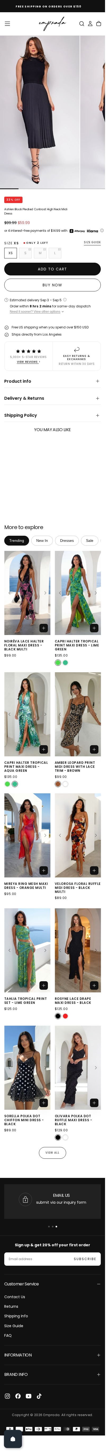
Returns (11, 1306)
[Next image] (45, 593)
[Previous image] (9, 593)
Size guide (92, 242)
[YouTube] (28, 1396)
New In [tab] (42, 540)
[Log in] (90, 23)
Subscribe (85, 1259)
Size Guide (13, 1326)
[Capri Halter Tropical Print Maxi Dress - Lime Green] (58, 662)
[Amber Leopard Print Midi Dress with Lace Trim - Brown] (58, 783)
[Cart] (99, 23)
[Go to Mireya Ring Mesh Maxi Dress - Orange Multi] (27, 835)
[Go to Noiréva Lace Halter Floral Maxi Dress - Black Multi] (27, 593)
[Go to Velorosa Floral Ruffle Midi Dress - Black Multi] (78, 835)
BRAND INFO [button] (16, 1374)
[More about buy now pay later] (102, 230)
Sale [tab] (89, 540)
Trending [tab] (16, 540)
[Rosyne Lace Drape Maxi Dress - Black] (58, 1016)
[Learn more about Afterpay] (77, 231)
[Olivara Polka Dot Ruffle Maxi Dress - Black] (58, 1137)
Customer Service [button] (21, 1284)
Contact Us (14, 1297)
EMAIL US (61, 1195)
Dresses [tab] (67, 540)
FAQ (8, 1335)
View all (53, 1153)
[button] (7, 23)
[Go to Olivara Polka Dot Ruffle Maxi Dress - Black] (78, 1068)
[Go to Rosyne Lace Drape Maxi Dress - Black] (78, 950)
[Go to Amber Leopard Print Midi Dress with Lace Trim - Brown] (78, 714)
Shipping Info (16, 1316)
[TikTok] (39, 1396)
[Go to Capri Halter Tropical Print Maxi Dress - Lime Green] (78, 593)
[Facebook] (18, 1396)
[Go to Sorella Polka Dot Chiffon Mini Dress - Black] (27, 1068)
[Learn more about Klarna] (93, 231)
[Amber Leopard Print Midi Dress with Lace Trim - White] (65, 783)
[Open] (13, 1439)
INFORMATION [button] (17, 1355)
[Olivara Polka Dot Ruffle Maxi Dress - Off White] (65, 1137)
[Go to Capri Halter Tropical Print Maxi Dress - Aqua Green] (27, 714)
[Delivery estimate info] (65, 300)
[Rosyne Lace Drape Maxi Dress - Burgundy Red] (65, 1016)
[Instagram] (7, 1396)
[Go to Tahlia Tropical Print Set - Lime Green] (27, 950)
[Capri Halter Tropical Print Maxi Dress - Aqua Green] (65, 662)
